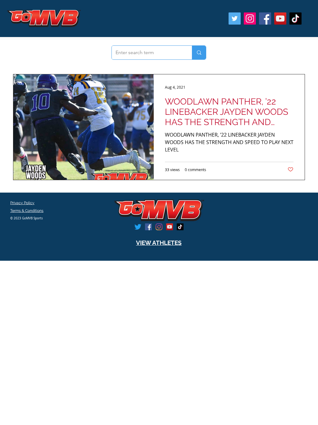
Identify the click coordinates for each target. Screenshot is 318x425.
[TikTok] (295, 18)
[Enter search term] (199, 52)
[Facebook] (265, 18)
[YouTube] (280, 18)
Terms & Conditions (26, 210)
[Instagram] (250, 18)
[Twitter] (235, 18)
